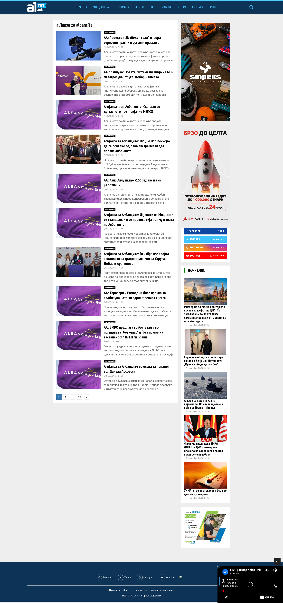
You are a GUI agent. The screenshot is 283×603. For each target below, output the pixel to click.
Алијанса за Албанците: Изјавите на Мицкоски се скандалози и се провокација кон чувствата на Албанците (139, 219)
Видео (213, 7)
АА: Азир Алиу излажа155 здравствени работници (132, 183)
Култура (197, 7)
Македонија (101, 7)
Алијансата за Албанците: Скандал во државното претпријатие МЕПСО (132, 109)
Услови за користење (162, 590)
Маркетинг (141, 590)
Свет (153, 7)
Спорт (182, 7)
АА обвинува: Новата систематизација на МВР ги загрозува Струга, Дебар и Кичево (138, 74)
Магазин (167, 7)
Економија (122, 7)
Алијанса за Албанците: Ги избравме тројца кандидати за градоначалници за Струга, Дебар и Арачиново (136, 258)
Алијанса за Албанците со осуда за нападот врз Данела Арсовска (137, 369)
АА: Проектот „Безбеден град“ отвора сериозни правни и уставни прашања (132, 40)
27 (79, 397)
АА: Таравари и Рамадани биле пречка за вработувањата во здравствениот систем (135, 295)
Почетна (81, 7)
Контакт (127, 590)
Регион (139, 7)
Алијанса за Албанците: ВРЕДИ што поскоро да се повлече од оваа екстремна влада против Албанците (137, 145)
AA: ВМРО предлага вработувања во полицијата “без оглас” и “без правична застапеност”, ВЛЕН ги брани (133, 332)
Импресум (114, 590)
